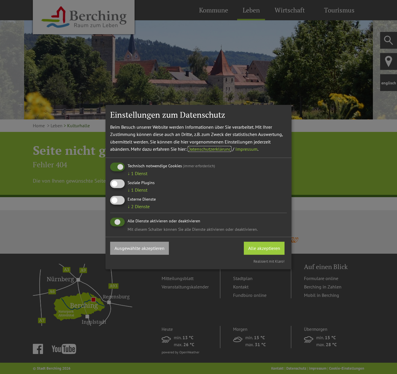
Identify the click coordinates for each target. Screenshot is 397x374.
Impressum (246, 149)
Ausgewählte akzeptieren (139, 248)
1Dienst (137, 173)
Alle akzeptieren (264, 248)
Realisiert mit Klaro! (269, 261)
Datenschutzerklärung (209, 149)
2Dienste (139, 206)
